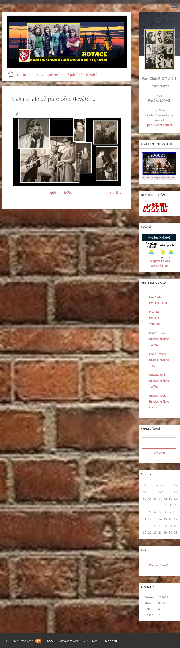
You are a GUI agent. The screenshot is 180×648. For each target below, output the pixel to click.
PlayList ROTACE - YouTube (155, 318)
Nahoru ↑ (112, 641)
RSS (50, 641)
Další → (116, 192)
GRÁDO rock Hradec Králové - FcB (159, 401)
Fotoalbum (30, 75)
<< (144, 485)
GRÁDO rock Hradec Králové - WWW (159, 380)
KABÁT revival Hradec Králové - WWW (159, 339)
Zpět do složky (61, 192)
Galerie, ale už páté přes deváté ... (74, 75)
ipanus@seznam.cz (159, 125)
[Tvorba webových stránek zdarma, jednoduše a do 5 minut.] (38, 641)
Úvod (10, 74)
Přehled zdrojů (159, 565)
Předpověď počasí (159, 261)
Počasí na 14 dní (159, 265)
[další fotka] (114, 152)
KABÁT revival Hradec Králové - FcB (159, 360)
